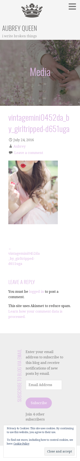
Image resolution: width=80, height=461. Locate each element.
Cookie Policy (21, 443)
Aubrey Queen (19, 28)
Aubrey (19, 146)
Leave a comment (28, 153)
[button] (74, 6)
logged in (36, 292)
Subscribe (39, 403)
